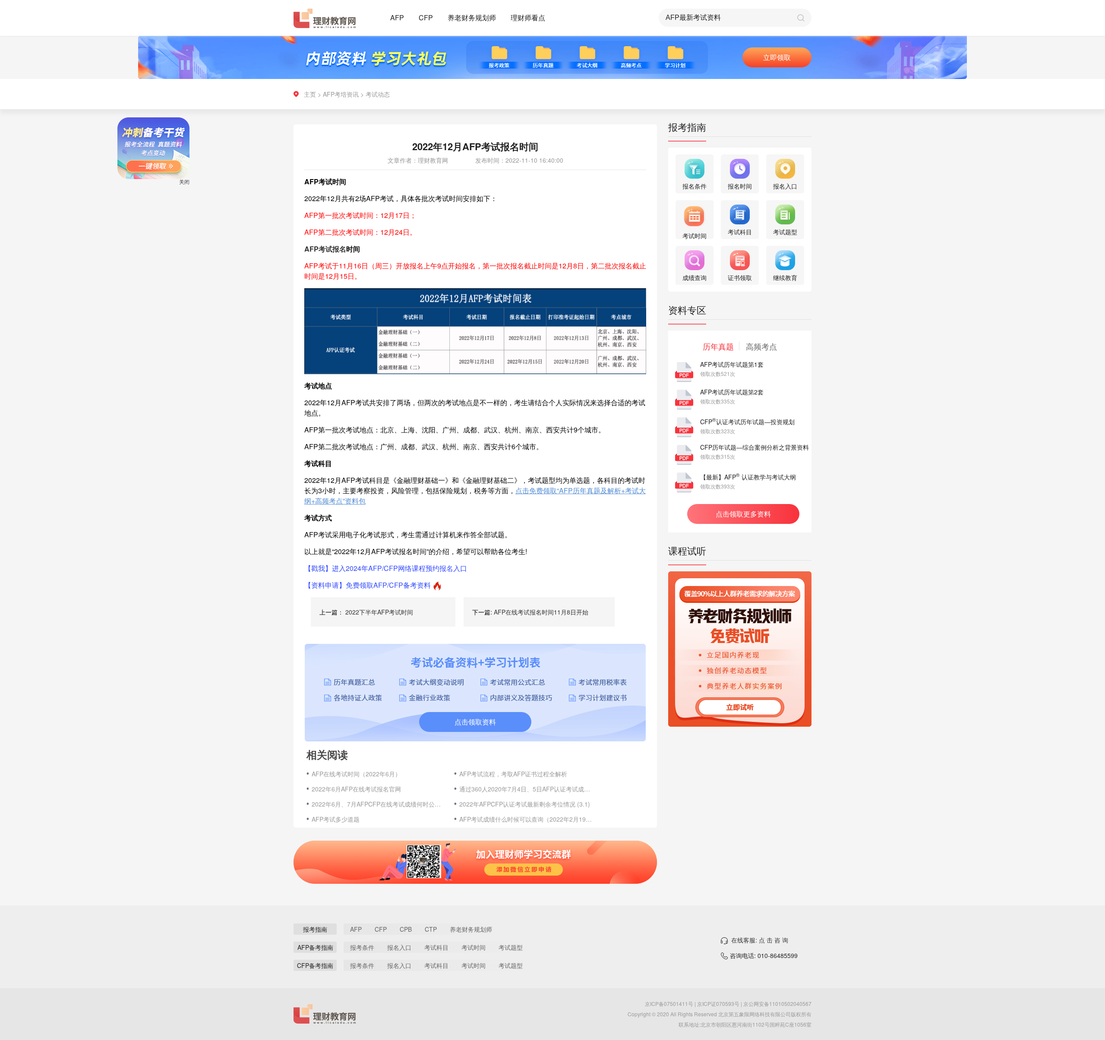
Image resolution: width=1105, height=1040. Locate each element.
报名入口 (399, 947)
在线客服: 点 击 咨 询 (759, 940)
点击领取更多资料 (743, 514)
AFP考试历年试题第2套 (732, 392)
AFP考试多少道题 (336, 819)
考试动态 (378, 94)
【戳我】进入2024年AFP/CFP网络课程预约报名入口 (385, 568)
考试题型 (511, 947)
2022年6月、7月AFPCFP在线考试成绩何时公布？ (378, 804)
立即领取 (777, 57)
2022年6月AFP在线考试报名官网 (356, 789)
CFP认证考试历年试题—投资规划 (747, 421)
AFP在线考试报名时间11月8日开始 (541, 612)
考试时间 (473, 947)
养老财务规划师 (472, 17)
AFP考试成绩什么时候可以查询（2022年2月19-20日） (526, 819)
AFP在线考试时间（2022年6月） (356, 773)
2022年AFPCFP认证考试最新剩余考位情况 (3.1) (524, 804)
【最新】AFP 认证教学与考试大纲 (748, 477)
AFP (397, 17)
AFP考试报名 (325, 249)
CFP (426, 17)
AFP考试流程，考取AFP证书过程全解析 (513, 773)
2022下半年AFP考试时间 (379, 612)
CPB (406, 929)
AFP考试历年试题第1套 (732, 364)
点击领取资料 (475, 722)
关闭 (206, 203)
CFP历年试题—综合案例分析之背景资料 (754, 447)
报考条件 (362, 947)
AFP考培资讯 (341, 94)
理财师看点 (528, 17)
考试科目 (436, 947)
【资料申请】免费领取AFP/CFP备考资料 (367, 585)
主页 (310, 94)
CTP (431, 929)
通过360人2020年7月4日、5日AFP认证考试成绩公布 (526, 789)
